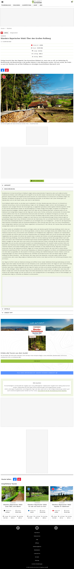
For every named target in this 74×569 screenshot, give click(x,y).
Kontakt (37, 557)
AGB (37, 539)
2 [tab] (38, 75)
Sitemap (37, 560)
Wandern (9, 28)
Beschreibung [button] (9, 189)
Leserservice (37, 553)
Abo (41, 5)
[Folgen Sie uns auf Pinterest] (37, 528)
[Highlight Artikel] (72, 2)
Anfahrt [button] (7, 185)
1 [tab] (36, 75)
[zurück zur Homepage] (37, 2)
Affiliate (37, 543)
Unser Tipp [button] (8, 312)
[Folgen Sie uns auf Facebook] (18, 528)
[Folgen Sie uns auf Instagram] (56, 528)
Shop (35, 5)
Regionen (16, 5)
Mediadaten (37, 550)
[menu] (2, 2)
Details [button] (7, 309)
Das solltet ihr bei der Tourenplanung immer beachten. (52, 390)
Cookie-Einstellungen (37, 563)
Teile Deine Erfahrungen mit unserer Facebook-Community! (36, 372)
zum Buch (37, 361)
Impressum (37, 532)
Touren (3, 28)
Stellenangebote (37, 546)
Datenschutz (37, 536)
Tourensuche (6, 5)
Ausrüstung (26, 5)
